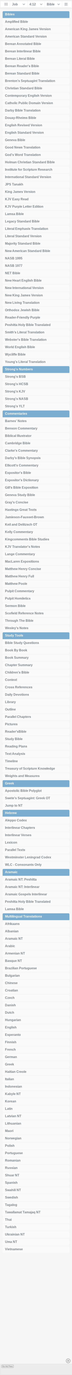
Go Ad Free (7, 1366)
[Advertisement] (36, 1315)
